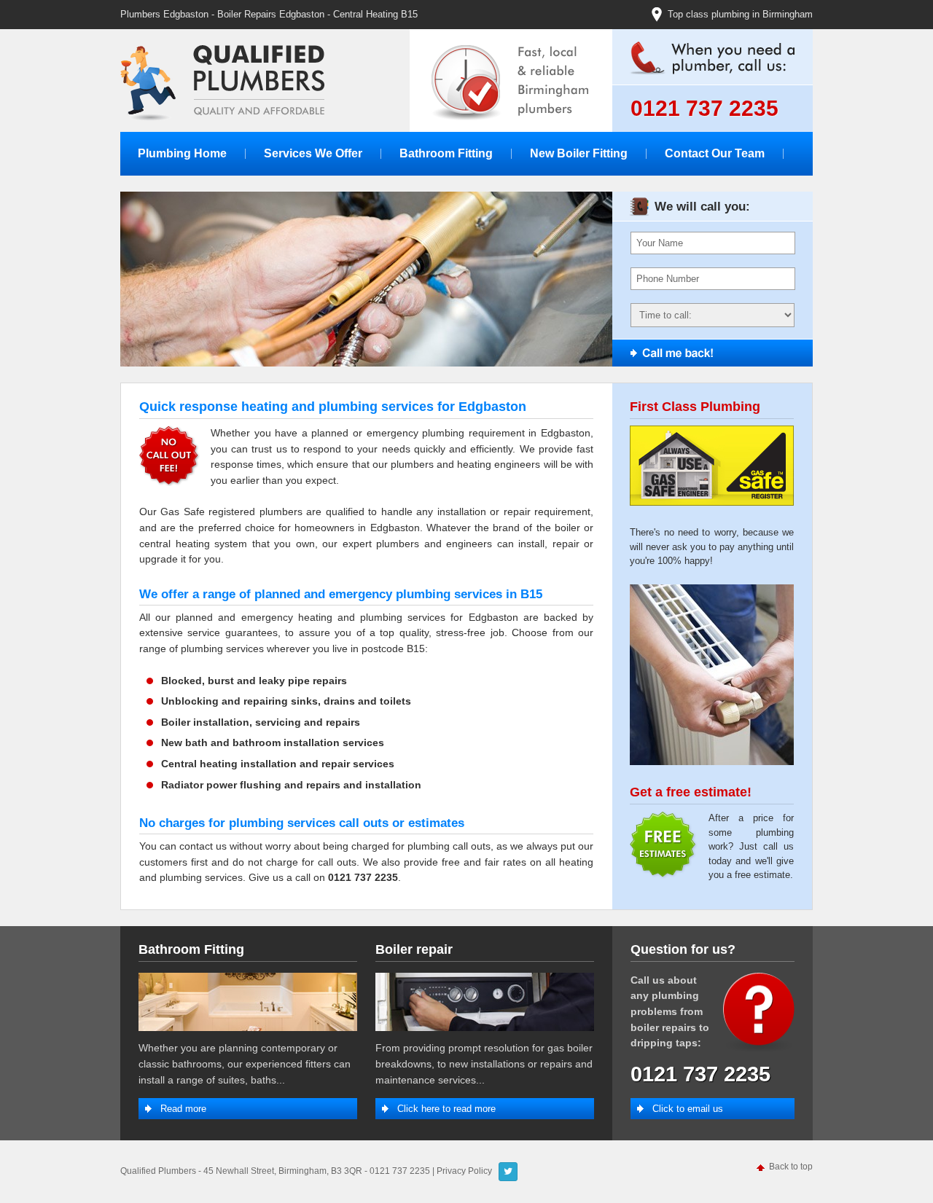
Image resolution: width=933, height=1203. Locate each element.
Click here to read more (446, 1108)
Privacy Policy (464, 1171)
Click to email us (687, 1108)
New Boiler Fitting (579, 153)
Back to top (791, 1166)
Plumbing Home (182, 153)
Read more (183, 1108)
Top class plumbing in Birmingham (740, 14)
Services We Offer (313, 153)
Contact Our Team (715, 153)
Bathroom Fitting (446, 153)
